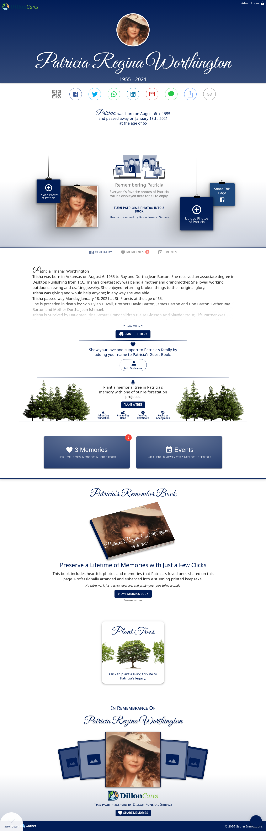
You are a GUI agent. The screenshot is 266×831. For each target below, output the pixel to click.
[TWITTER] (95, 94)
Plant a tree (132, 404)
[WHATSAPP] (114, 94)
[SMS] (171, 94)
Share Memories (135, 812)
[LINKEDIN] (133, 94)
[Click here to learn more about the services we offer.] (133, 796)
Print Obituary (135, 334)
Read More (133, 325)
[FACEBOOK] (75, 94)
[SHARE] (190, 94)
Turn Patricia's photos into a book (139, 209)
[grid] (133, 195)
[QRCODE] (56, 94)
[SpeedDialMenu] (256, 821)
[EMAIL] (152, 94)
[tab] (100, 252)
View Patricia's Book (133, 594)
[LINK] (209, 94)
